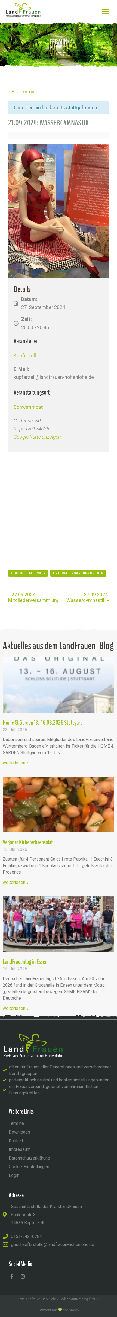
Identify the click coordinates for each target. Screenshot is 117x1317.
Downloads (19, 1132)
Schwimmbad (29, 407)
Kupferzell (25, 355)
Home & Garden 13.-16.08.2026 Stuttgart (42, 722)
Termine (16, 1123)
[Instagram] (23, 1276)
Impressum (19, 1149)
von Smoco (71, 1310)
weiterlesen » (16, 762)
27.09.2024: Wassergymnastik (87, 597)
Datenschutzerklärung (29, 1158)
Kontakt (16, 1140)
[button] (105, 11)
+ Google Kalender (28, 573)
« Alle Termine (23, 91)
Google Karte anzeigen (37, 437)
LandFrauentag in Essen (25, 961)
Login (14, 1175)
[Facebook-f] (12, 1276)
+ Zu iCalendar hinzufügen (78, 573)
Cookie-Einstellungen (29, 1166)
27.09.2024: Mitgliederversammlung (34, 597)
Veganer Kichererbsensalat (28, 842)
